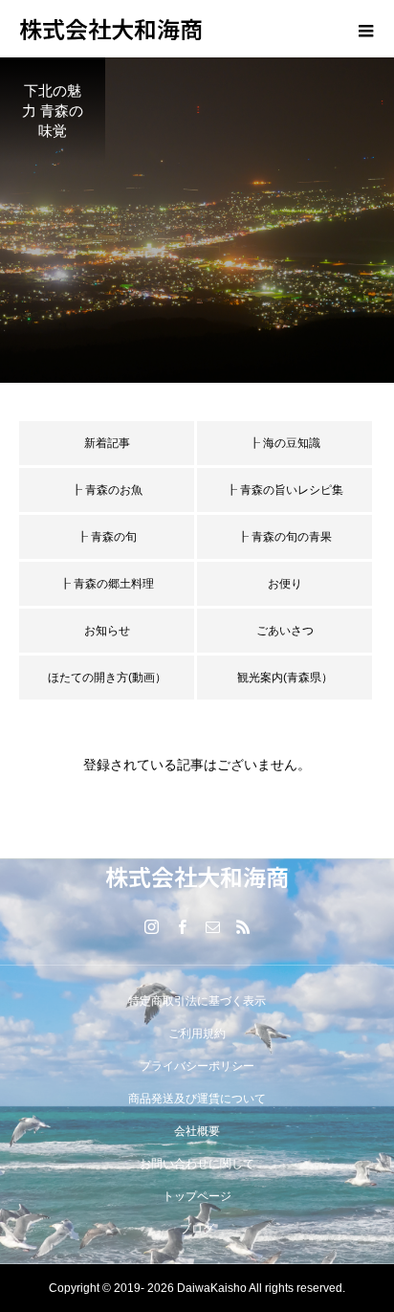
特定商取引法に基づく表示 (197, 1001)
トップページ (197, 1196)
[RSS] (242, 926)
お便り (285, 583)
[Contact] (212, 926)
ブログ (197, 1228)
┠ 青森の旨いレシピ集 (284, 490)
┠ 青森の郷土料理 (106, 583)
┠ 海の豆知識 (284, 443)
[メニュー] (365, 28)
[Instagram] (151, 926)
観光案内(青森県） (285, 677)
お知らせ (107, 630)
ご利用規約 (197, 1033)
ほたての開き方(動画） (107, 677)
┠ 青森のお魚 (106, 490)
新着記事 (107, 443)
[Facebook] (181, 926)
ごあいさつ (285, 630)
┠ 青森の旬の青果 (284, 537)
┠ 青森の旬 (107, 537)
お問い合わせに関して (197, 1163)
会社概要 (197, 1131)
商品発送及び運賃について (197, 1098)
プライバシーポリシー (197, 1066)
